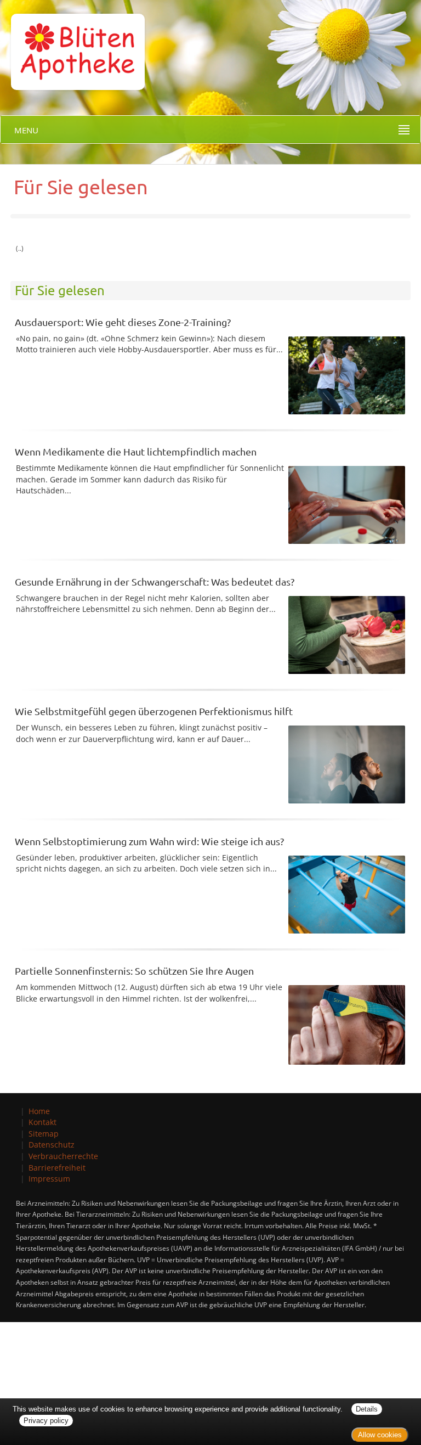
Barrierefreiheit (57, 1167)
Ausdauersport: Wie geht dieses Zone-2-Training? (123, 322)
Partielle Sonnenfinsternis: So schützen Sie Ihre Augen (134, 970)
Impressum (49, 1178)
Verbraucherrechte (63, 1156)
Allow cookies (380, 1435)
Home (39, 1111)
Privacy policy (46, 1420)
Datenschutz (52, 1144)
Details (367, 1409)
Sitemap (44, 1133)
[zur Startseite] (72, 44)
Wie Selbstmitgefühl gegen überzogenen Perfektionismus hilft (154, 711)
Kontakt (42, 1122)
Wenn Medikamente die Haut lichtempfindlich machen (136, 451)
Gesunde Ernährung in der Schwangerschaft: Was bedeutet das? (154, 581)
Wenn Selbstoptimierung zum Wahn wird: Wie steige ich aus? (149, 841)
